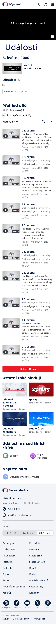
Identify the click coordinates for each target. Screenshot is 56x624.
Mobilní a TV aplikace (13, 586)
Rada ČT (33, 567)
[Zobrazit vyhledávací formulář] (38, 4)
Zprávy (23, 91)
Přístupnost (39, 618)
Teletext (7, 561)
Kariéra (33, 574)
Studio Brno (35, 555)
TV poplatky (8, 555)
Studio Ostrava (37, 561)
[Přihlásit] (45, 4)
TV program (8, 543)
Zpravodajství (10, 91)
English (5, 618)
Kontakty (34, 592)
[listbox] (28, 533)
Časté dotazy (36, 586)
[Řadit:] (51, 121)
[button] (12, 140)
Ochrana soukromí (21, 618)
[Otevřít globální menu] (52, 4)
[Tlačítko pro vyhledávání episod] (43, 122)
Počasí (5, 574)
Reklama (34, 549)
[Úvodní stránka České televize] (15, 490)
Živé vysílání (8, 549)
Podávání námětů (38, 580)
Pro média (34, 543)
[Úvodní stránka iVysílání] (11, 4)
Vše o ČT (6, 592)
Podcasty (7, 567)
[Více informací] (52, 36)
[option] (11, 533)
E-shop (6, 580)
